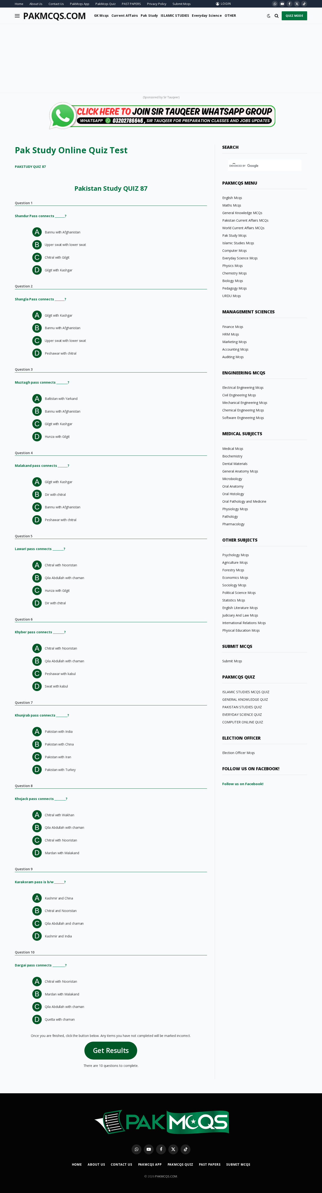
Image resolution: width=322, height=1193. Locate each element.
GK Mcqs (101, 15)
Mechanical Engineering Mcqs (244, 402)
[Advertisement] (161, 59)
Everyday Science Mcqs (240, 258)
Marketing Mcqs (234, 342)
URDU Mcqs (231, 296)
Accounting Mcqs (235, 349)
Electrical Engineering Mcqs (243, 387)
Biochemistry (232, 456)
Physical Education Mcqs (241, 630)
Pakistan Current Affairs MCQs (245, 220)
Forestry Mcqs (233, 570)
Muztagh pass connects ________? (42, 382)
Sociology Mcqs (234, 585)
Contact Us (56, 4)
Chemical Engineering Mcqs (243, 410)
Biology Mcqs (232, 280)
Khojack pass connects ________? (41, 798)
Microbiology (232, 478)
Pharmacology (233, 524)
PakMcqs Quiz (105, 4)
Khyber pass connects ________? (40, 632)
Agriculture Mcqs (235, 562)
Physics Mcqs (232, 265)
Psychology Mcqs (235, 555)
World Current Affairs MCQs (243, 228)
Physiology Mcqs (235, 509)
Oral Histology (233, 494)
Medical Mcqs (232, 448)
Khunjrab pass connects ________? (42, 715)
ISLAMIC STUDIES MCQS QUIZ (245, 692)
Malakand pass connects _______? (42, 465)
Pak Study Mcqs (234, 235)
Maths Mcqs (231, 205)
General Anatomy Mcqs (240, 471)
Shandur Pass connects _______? (40, 216)
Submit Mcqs (182, 4)
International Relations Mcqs (244, 623)
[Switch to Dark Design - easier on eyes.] (269, 16)
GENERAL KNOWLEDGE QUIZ (245, 699)
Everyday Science (207, 15)
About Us (35, 4)
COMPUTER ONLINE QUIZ (242, 722)
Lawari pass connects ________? (40, 549)
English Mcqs (232, 197)
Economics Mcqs (235, 577)
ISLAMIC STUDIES (175, 15)
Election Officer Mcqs (238, 752)
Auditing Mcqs (233, 357)
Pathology (230, 516)
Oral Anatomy (233, 486)
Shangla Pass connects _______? (40, 299)
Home (19, 4)
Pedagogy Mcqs (234, 288)
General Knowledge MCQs (242, 213)
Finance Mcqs (232, 326)
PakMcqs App (79, 4)
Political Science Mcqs (239, 592)
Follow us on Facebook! (242, 783)
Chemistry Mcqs (234, 273)
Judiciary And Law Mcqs (240, 615)
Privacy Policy (156, 4)
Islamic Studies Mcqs (238, 243)
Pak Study (149, 15)
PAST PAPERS (131, 4)
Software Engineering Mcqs (243, 417)
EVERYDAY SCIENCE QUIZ (242, 714)
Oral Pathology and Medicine (244, 501)
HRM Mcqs (230, 334)
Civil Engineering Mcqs (239, 395)
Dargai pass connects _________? (41, 965)
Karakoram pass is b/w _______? (40, 882)
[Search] (277, 15)
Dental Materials (235, 463)
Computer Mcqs (234, 250)
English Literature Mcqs (240, 607)
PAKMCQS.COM (166, 1176)
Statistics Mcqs (233, 600)
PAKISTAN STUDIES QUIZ (242, 707)
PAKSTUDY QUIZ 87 (30, 166)
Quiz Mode (294, 16)
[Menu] (17, 15)
